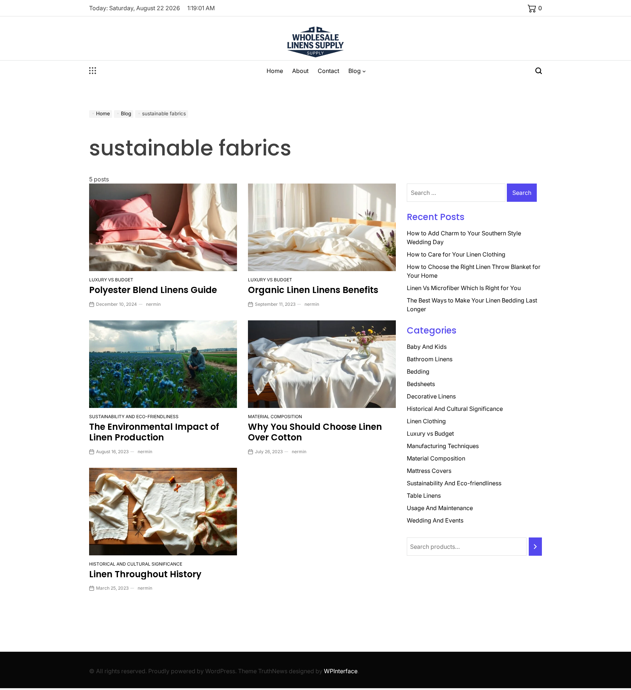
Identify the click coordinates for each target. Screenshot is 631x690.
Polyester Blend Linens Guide (153, 290)
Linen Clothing (426, 421)
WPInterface (340, 671)
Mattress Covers (429, 470)
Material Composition (275, 416)
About (300, 70)
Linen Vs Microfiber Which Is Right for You (464, 288)
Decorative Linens (431, 396)
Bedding (418, 371)
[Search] (535, 546)
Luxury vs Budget (111, 279)
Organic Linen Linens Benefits (313, 290)
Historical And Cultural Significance (135, 564)
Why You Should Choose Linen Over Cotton (315, 432)
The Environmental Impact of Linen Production (154, 432)
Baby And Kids (427, 346)
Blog (354, 70)
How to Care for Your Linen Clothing (456, 254)
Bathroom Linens (429, 359)
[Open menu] (92, 70)
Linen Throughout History (145, 574)
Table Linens (424, 495)
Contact (328, 70)
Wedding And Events (435, 520)
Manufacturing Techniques (443, 446)
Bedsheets (421, 384)
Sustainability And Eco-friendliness (134, 416)
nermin (153, 304)
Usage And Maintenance (440, 508)
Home (275, 70)
